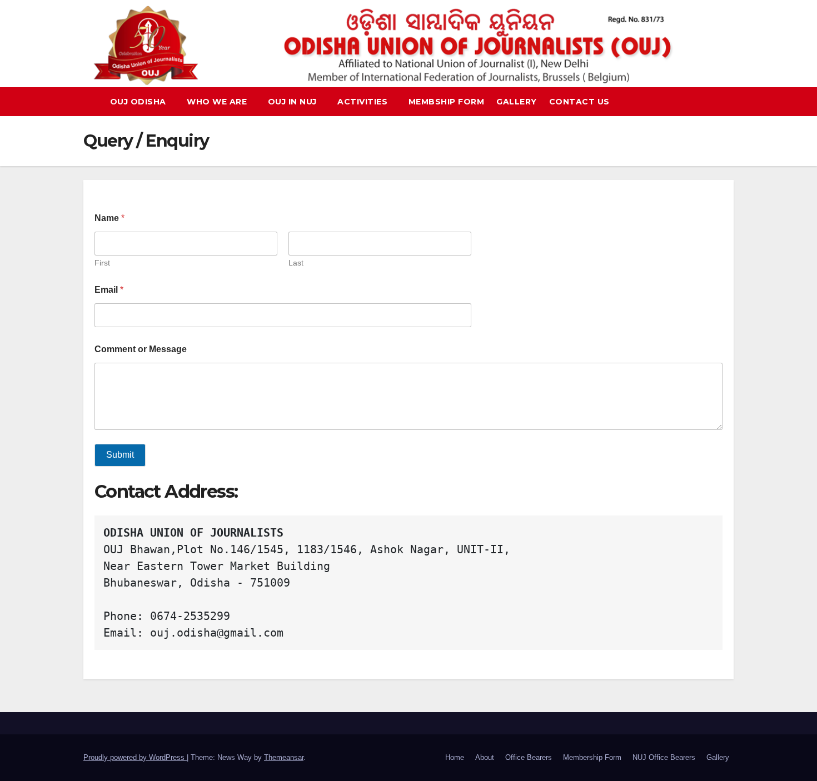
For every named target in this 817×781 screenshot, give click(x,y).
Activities (363, 102)
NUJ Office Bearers (663, 757)
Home (454, 757)
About (484, 757)
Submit (120, 454)
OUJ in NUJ (294, 102)
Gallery (516, 102)
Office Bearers (528, 757)
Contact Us (579, 102)
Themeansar (283, 757)
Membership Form (592, 757)
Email (108, 289)
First (102, 262)
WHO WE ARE (218, 102)
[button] (730, 101)
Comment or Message (140, 349)
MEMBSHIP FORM (447, 102)
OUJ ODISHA (139, 102)
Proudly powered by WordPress (135, 757)
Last (295, 262)
